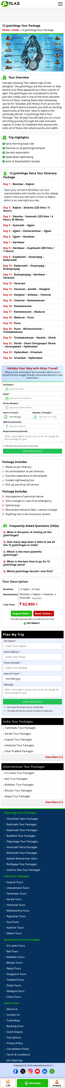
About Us (12, 1009)
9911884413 (33, 623)
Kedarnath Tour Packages (22, 830)
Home (6, 30)
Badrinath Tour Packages (22, 824)
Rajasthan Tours (16, 916)
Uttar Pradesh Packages (19, 751)
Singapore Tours (16, 974)
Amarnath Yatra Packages (22, 847)
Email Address (12, 651)
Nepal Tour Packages (17, 796)
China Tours (14, 997)
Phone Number (11, 403)
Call (8, 1085)
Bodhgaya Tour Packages (22, 864)
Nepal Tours (14, 968)
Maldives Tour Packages (19, 784)
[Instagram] (30, 1071)
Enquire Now (20, 613)
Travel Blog (13, 1020)
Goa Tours (13, 922)
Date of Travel (11, 412)
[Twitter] (22, 1071)
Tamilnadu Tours (17, 893)
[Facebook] (15, 1071)
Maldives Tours (16, 957)
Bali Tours (12, 951)
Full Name (9, 384)
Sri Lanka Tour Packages (19, 773)
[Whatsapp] (51, 1071)
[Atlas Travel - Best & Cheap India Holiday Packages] (10, 3)
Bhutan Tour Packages (18, 790)
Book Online (43, 613)
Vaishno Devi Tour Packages (23, 870)
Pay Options (14, 1037)
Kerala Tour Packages (18, 733)
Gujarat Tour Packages (18, 739)
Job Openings (15, 1060)
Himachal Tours (16, 905)
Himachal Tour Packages (19, 745)
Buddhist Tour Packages (21, 836)
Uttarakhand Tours (18, 888)
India (15, 30)
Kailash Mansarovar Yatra (22, 858)
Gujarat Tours (15, 882)
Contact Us (13, 1014)
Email (6, 394)
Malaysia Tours (15, 991)
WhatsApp (35, 1083)
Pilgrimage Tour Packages (22, 841)
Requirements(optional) (15, 431)
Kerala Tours (14, 899)
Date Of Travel (12, 673)
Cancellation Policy (18, 1049)
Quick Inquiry (15, 1032)
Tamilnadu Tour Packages (20, 728)
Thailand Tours (15, 979)
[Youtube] (37, 1071)
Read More (37, 598)
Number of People (42, 412)
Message (8, 684)
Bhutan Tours (15, 962)
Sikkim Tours (14, 933)
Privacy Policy (15, 1043)
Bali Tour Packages (16, 779)
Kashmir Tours (15, 927)
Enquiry (57, 1085)
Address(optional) (12, 422)
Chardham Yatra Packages (22, 818)
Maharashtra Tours (18, 910)
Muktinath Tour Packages (22, 853)
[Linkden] (44, 1071)
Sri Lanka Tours (16, 945)
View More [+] (54, 757)
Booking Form (15, 1026)
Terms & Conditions (18, 1054)
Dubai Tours (14, 985)
